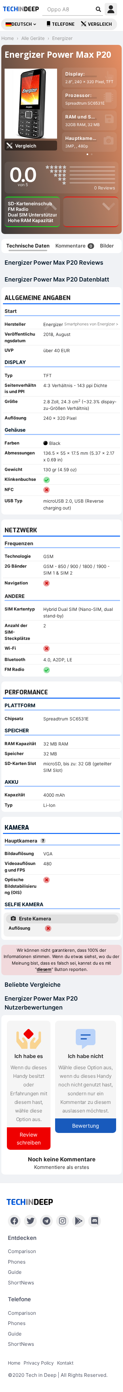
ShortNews (21, 1282)
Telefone (63, 24)
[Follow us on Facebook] (14, 1221)
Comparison (22, 1251)
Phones (17, 1262)
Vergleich (100, 24)
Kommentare (73, 246)
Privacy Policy (39, 1363)
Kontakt (65, 1363)
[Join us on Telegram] (46, 1221)
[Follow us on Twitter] (30, 1221)
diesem (44, 969)
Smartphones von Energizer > (91, 323)
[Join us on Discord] (94, 1221)
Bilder (107, 246)
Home (14, 1363)
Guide (15, 1272)
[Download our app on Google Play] (78, 1221)
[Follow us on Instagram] (62, 1221)
